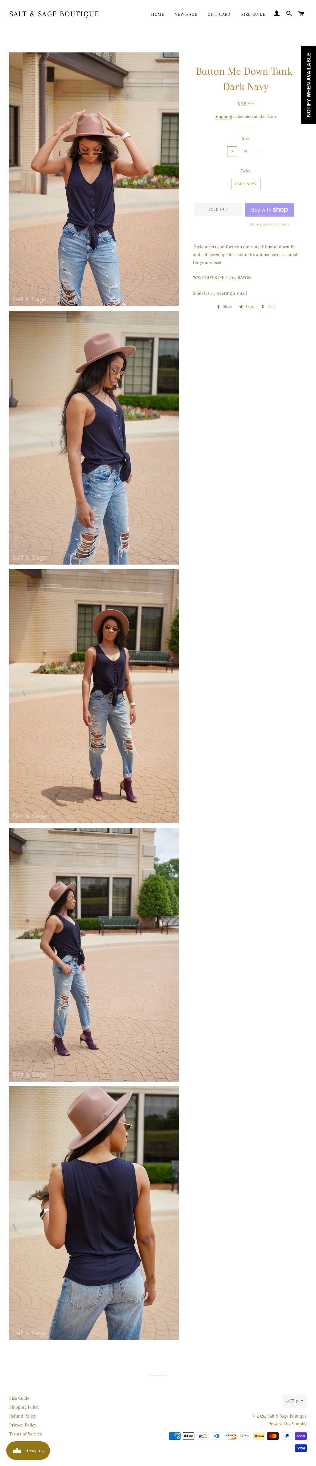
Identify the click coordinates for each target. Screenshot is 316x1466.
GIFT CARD (219, 14)
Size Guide (19, 1398)
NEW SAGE (186, 14)
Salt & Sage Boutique (54, 14)
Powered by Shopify (287, 1424)
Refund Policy (22, 1416)
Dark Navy (246, 184)
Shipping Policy (24, 1407)
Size (246, 138)
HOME (157, 14)
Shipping (223, 116)
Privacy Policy (22, 1425)
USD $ (292, 1401)
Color (245, 171)
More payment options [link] (269, 224)
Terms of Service (25, 1434)
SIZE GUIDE (253, 14)
